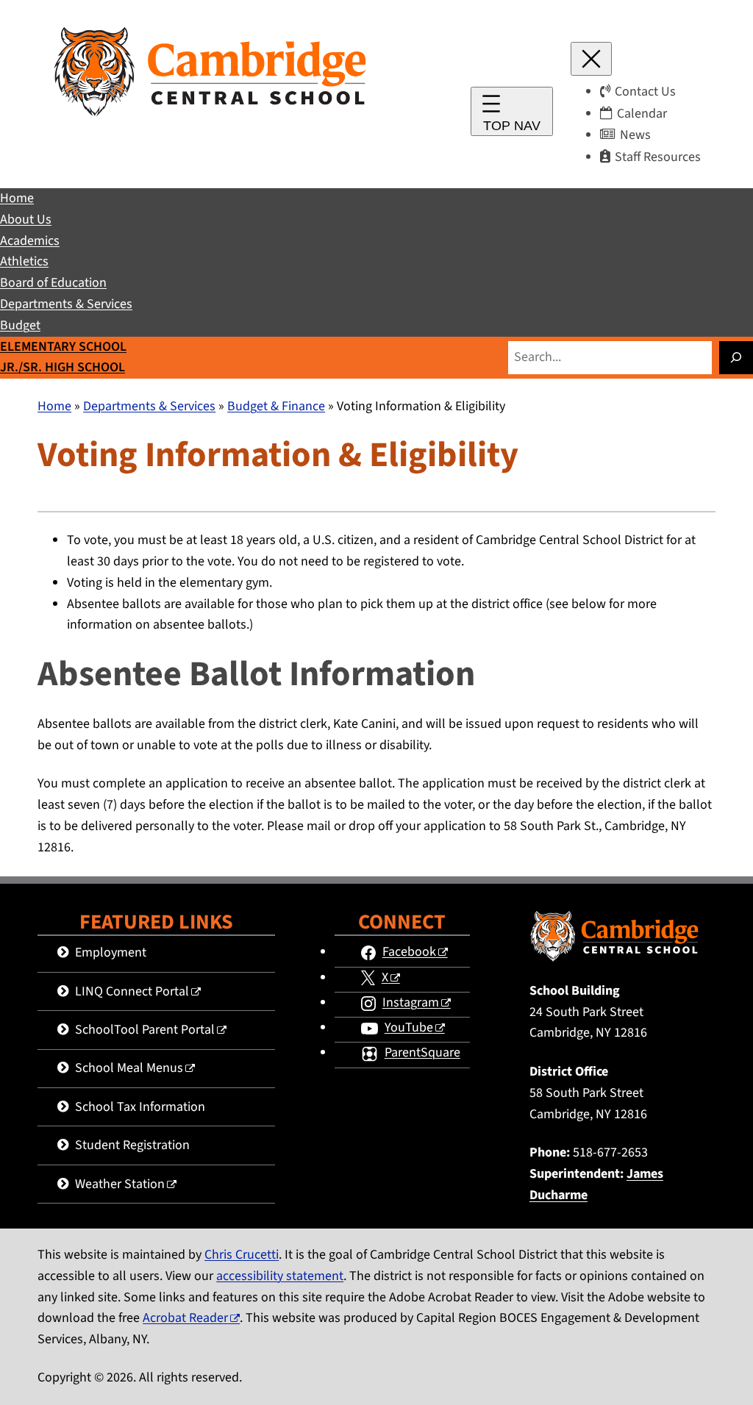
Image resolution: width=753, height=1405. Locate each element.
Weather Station (120, 1184)
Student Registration (132, 1145)
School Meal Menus (129, 1068)
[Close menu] (591, 59)
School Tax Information (140, 1107)
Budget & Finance (276, 406)
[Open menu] (512, 111)
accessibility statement (279, 1276)
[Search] (736, 357)
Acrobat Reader (185, 1318)
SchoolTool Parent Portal (145, 1029)
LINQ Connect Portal (132, 991)
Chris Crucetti (241, 1254)
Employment (110, 952)
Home (54, 406)
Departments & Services (149, 406)
